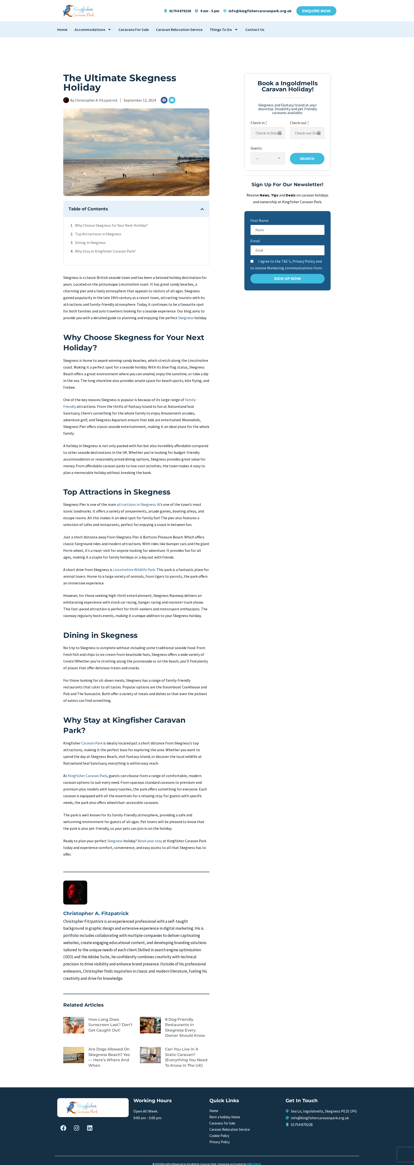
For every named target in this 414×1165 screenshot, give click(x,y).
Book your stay (150, 840)
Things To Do (221, 29)
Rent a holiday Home (224, 1117)
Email (255, 240)
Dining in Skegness (90, 242)
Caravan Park (92, 743)
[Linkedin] (90, 1128)
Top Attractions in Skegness (98, 233)
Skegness (186, 317)
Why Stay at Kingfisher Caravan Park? (105, 251)
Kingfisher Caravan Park (87, 775)
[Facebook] (164, 100)
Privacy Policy (219, 1142)
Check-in (259, 122)
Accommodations (90, 29)
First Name (259, 220)
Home (62, 29)
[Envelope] (172, 100)
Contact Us (254, 29)
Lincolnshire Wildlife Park (134, 569)
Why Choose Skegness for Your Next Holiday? (111, 225)
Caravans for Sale (134, 29)
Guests (256, 148)
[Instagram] (76, 1128)
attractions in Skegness (136, 504)
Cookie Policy (219, 1135)
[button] (202, 209)
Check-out (299, 122)
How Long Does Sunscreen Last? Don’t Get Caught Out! (110, 1024)
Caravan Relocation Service (179, 29)
